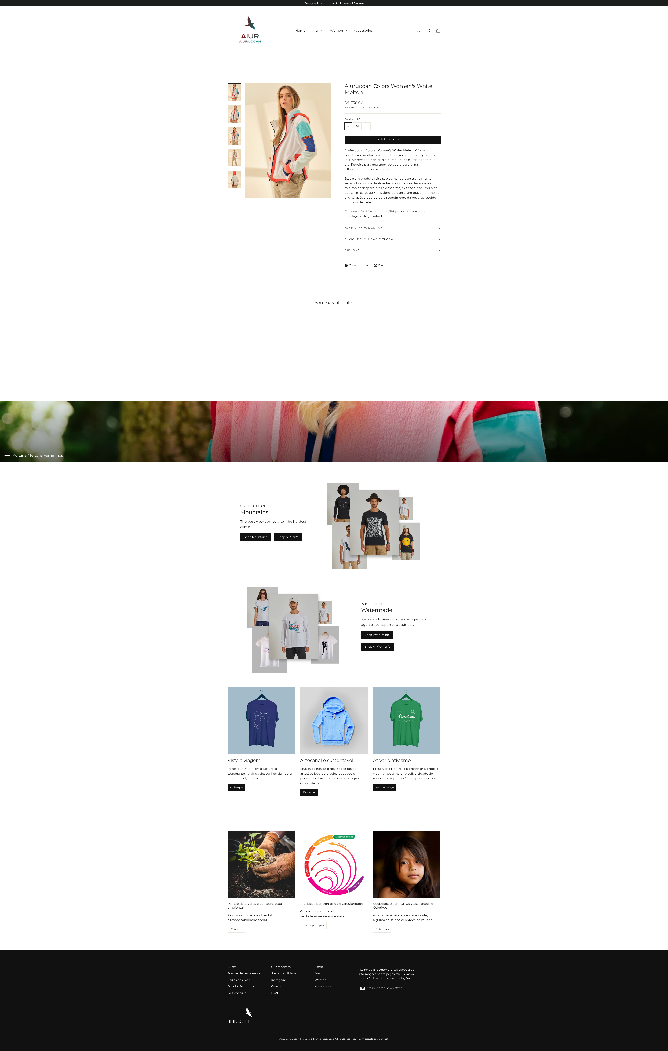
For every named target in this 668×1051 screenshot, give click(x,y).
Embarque (236, 787)
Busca (232, 967)
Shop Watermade (377, 635)
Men (316, 30)
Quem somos (281, 967)
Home (300, 30)
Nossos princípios (313, 925)
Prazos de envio (239, 980)
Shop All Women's (377, 646)
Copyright (278, 986)
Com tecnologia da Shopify (374, 1039)
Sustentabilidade (283, 973)
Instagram (278, 980)
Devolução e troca (241, 986)
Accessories (363, 30)
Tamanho (353, 119)
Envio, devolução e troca (369, 239)
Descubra (309, 792)
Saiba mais (382, 929)
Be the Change (384, 787)
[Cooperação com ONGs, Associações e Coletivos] (407, 864)
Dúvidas (352, 250)
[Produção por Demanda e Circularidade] (334, 864)
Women (337, 30)
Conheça (236, 929)
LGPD (275, 993)
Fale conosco (237, 993)
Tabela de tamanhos (364, 228)
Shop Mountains (255, 537)
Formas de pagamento (244, 973)
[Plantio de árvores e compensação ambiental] (261, 864)
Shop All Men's (288, 537)
